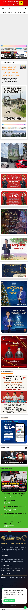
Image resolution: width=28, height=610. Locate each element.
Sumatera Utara (11, 76)
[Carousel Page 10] (22, 462)
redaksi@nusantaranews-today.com (13, 568)
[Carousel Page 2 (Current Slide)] (7, 462)
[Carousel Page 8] (18, 462)
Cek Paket (21, 3)
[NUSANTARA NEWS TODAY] (14, 8)
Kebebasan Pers (11, 69)
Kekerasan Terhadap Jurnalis (8, 70)
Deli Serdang (13, 66)
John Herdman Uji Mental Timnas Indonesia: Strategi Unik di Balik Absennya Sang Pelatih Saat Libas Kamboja (14, 494)
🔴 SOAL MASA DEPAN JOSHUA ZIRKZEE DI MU (15, 507)
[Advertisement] (14, 30)
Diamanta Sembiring (6, 67)
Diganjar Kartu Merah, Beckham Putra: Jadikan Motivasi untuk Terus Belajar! (15, 514)
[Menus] (3, 8)
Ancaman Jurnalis (5, 66)
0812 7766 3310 (11, 565)
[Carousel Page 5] (13, 462)
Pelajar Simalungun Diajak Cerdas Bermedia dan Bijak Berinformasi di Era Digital (7, 56)
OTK (8, 73)
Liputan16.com (8, 72)
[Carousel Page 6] (15, 462)
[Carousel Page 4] (11, 462)
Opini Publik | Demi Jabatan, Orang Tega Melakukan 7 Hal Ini (13, 458)
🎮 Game (2, 609)
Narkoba (13, 72)
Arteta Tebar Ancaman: (9, 500)
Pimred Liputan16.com (10, 75)
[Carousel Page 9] (20, 462)
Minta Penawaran (9, 600)
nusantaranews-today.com (13, 570)
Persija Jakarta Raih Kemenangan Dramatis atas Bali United (14, 522)
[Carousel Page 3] (9, 462)
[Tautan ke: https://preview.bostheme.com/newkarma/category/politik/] (26, 448)
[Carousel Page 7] (17, 462)
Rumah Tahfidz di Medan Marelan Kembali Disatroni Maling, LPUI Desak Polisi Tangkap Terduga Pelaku (20, 56)
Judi (6, 69)
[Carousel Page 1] (5, 462)
